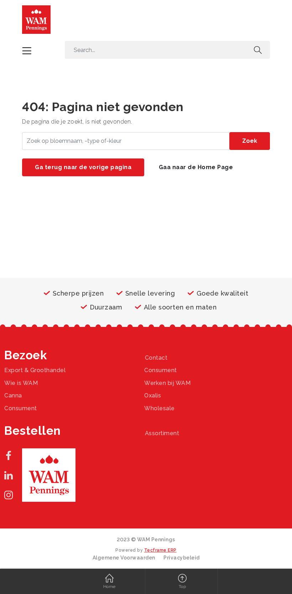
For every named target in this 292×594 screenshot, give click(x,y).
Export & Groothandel (35, 370)
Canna (13, 395)
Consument (160, 370)
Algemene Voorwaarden (124, 558)
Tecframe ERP (160, 550)
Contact (156, 357)
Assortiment (162, 433)
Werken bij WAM (167, 383)
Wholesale (159, 408)
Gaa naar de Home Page (196, 167)
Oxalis (152, 395)
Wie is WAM (21, 383)
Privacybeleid (181, 558)
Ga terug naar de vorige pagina (83, 167)
